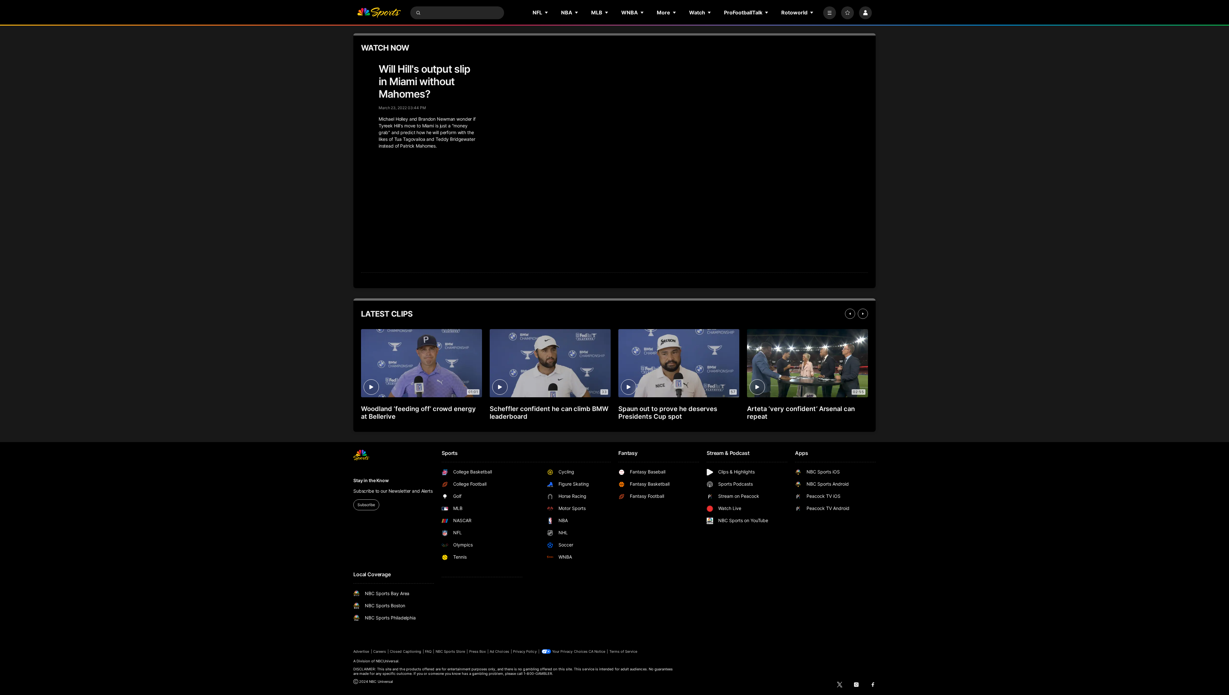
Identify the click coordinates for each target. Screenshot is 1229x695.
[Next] (863, 314)
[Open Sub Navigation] (547, 12)
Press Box (477, 651)
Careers (379, 651)
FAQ (428, 651)
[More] (829, 12)
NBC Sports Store (450, 651)
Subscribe (366, 504)
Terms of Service (623, 651)
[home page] (379, 13)
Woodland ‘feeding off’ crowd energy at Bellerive (418, 412)
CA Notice (597, 651)
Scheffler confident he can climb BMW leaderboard (549, 412)
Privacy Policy (525, 651)
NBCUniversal (387, 661)
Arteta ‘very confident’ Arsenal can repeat (801, 412)
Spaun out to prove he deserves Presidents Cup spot (667, 412)
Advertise (361, 651)
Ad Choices (499, 651)
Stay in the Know (371, 480)
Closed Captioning (405, 651)
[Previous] (850, 314)
